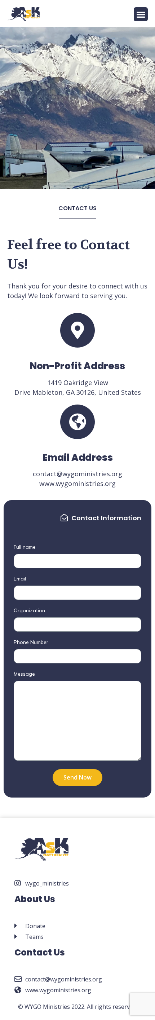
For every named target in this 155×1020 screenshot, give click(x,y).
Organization (29, 611)
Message (24, 674)
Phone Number (31, 642)
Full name (25, 547)
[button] (141, 14)
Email (20, 579)
